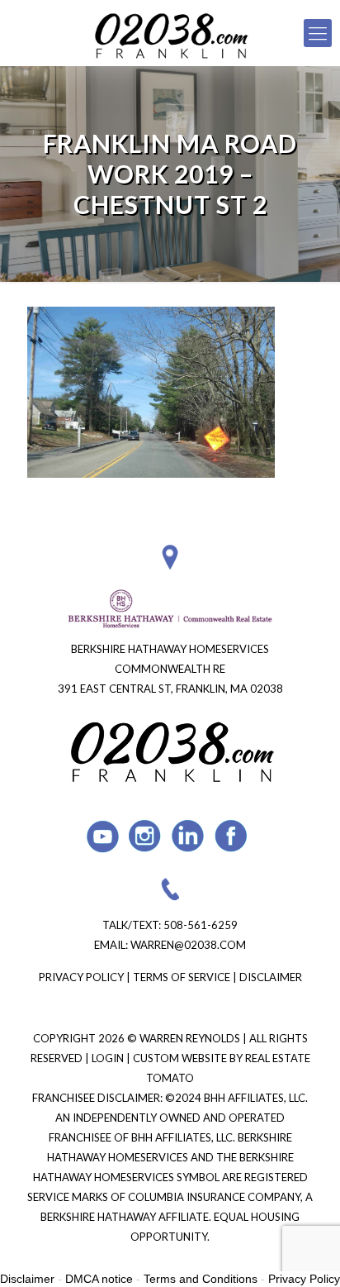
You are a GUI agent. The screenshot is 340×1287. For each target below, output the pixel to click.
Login (109, 1058)
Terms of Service (181, 977)
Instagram (146, 836)
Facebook (231, 836)
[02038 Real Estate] (170, 33)
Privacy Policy (81, 977)
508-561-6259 (200, 925)
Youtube (103, 836)
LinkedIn (188, 836)
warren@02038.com (188, 944)
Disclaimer (270, 977)
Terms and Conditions (200, 1278)
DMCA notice (99, 1278)
